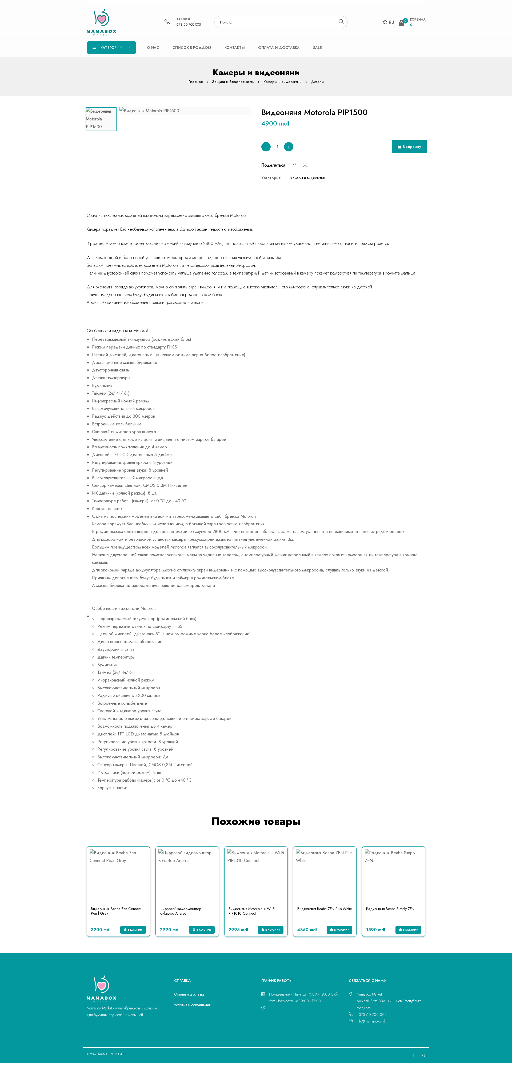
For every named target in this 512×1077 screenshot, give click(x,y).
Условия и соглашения (192, 1005)
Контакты (235, 47)
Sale (317, 47)
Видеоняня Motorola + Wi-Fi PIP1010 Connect (252, 911)
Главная (196, 81)
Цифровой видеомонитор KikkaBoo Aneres (180, 911)
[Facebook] (294, 165)
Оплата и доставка (279, 47)
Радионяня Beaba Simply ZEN (390, 908)
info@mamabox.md (371, 1021)
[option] (101, 119)
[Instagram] (305, 165)
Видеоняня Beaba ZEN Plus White (324, 908)
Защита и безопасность (233, 81)
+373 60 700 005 (188, 24)
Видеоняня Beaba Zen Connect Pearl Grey (116, 911)
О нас (153, 47)
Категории (111, 47)
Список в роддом (192, 47)
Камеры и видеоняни (282, 81)
